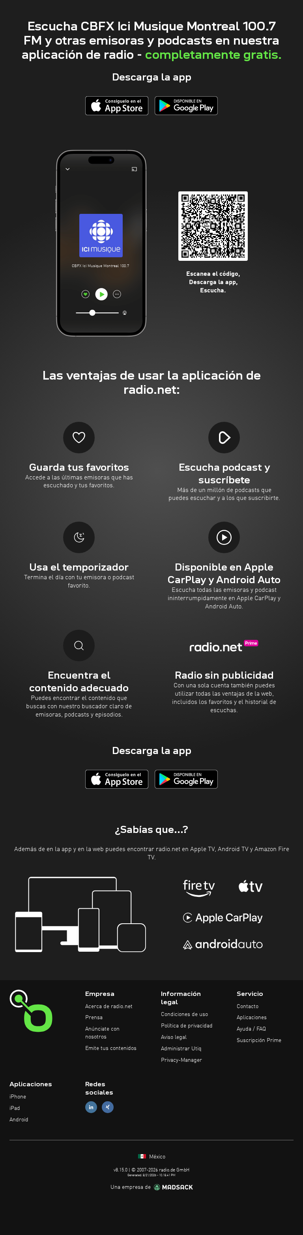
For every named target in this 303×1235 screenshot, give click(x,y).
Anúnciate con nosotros (102, 1033)
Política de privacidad (187, 1026)
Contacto (247, 1006)
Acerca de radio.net (109, 1006)
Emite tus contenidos (111, 1048)
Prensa (94, 1017)
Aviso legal (174, 1037)
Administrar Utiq (181, 1049)
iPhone (17, 1097)
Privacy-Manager (181, 1060)
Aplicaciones (252, 1017)
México (156, 1157)
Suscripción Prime (259, 1040)
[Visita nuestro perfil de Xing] (108, 1107)
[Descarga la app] (116, 105)
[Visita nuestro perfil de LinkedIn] (91, 1107)
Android (18, 1120)
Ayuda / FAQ (251, 1029)
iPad (14, 1108)
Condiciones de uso (184, 1014)
